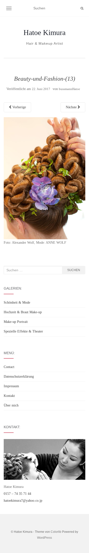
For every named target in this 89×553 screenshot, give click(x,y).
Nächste (72, 107)
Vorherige (18, 107)
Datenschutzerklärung (19, 376)
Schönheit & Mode (17, 302)
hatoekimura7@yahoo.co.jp (23, 500)
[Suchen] (82, 8)
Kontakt (9, 396)
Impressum (11, 386)
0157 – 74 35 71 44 (17, 494)
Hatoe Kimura (44, 32)
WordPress (44, 537)
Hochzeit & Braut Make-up (23, 312)
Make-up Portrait (16, 322)
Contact (9, 367)
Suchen (73, 270)
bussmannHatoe (69, 89)
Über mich (11, 405)
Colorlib (56, 532)
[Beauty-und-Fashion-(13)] (44, 178)
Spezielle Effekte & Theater (23, 331)
